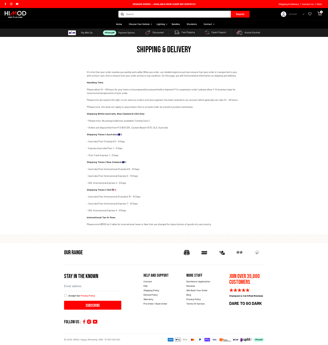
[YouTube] (95, 322)
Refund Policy (151, 294)
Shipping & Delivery (289, 4)
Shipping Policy (151, 290)
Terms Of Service (195, 303)
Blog (188, 294)
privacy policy (88, 295)
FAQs (319, 4)
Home (119, 24)
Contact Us (308, 4)
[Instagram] (89, 322)
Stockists (192, 24)
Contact (208, 24)
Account (293, 14)
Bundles (176, 24)
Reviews (190, 285)
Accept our (81, 295)
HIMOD (76, 339)
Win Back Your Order (197, 290)
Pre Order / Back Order (155, 303)
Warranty (148, 299)
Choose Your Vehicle (139, 24)
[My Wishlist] (310, 14)
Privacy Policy (193, 299)
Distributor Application (198, 281)
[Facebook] (84, 322)
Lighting (160, 24)
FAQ (146, 285)
